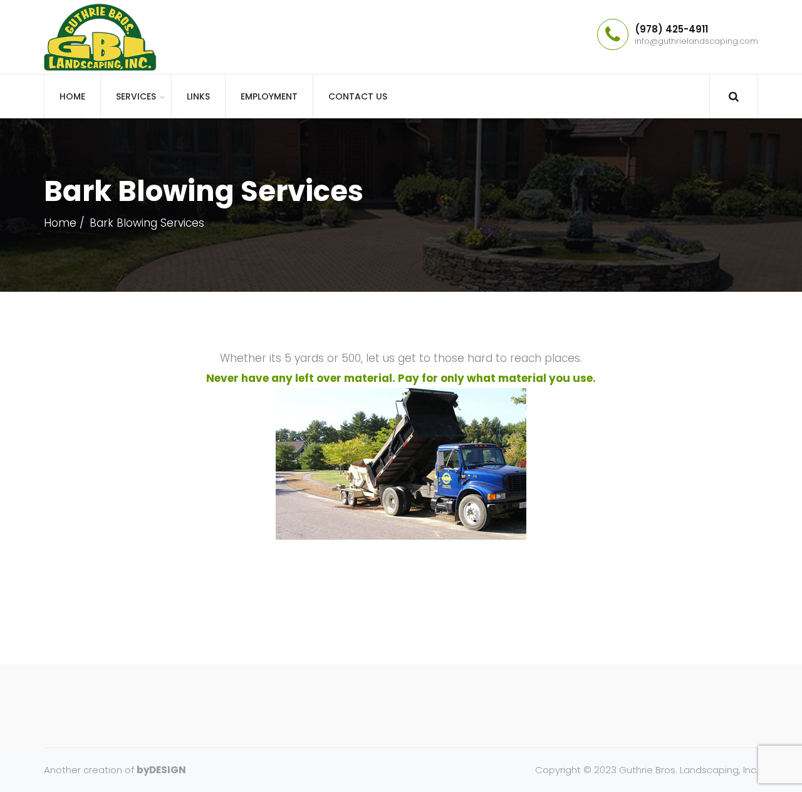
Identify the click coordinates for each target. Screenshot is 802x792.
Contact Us (357, 96)
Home (72, 96)
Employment (269, 96)
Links (198, 96)
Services (136, 96)
